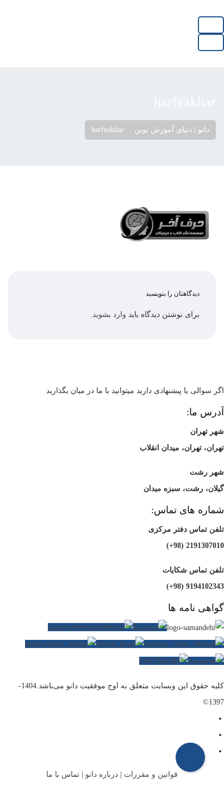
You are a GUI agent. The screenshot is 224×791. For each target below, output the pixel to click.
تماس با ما (62, 774)
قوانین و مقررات (151, 774)
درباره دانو (101, 774)
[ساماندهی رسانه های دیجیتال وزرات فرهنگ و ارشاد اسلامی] (195, 628)
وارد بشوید (109, 314)
